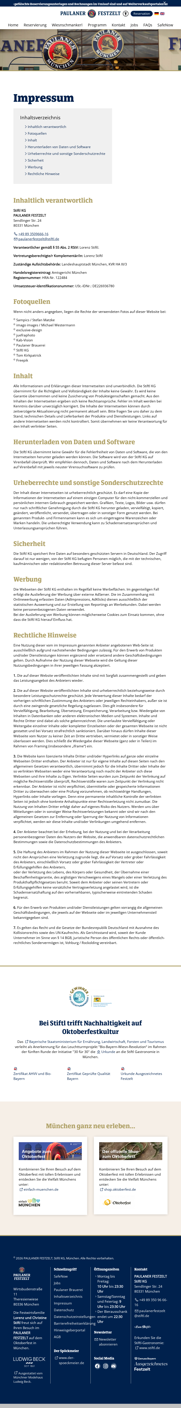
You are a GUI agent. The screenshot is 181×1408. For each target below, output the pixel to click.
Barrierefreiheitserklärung (70, 1323)
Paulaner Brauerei (68, 1289)
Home (13, 24)
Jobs (134, 24)
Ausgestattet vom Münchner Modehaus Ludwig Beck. (28, 1377)
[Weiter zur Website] (29, 1365)
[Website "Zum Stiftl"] (142, 1327)
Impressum (63, 1303)
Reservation (141, 14)
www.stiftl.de (149, 1348)
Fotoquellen (37, 133)
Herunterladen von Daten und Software (59, 147)
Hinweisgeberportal (69, 1330)
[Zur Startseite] (90, 13)
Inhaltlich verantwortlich (47, 126)
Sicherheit (36, 160)
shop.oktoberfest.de (120, 1189)
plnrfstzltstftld (37, 239)
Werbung (35, 167)
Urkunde (108, 1051)
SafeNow (165, 24)
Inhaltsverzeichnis (68, 1296)
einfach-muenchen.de (41, 1189)
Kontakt (118, 24)
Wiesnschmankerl (67, 24)
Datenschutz (64, 1310)
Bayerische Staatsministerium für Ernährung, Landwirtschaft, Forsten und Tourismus (96, 1041)
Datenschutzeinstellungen (70, 1316)
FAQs (147, 24)
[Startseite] (21, 1278)
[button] (126, 13)
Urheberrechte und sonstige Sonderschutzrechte (66, 153)
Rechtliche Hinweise (44, 173)
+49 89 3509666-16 (33, 234)
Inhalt (32, 140)
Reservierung (35, 24)
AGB (57, 1337)
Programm (97, 24)
